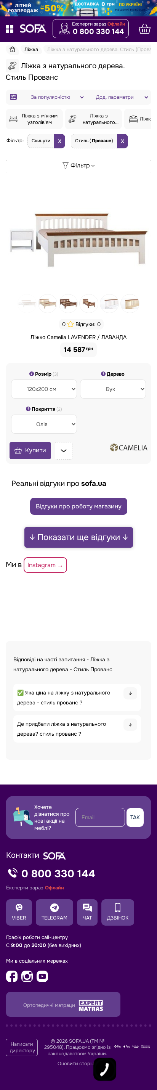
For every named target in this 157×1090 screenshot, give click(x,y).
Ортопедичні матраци (50, 1005)
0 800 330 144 (98, 31)
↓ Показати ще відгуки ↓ (78, 537)
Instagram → (45, 565)
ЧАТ (87, 918)
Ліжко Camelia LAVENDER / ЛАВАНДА (78, 337)
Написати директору (22, 1047)
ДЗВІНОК (117, 918)
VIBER (19, 918)
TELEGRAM (54, 918)
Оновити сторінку (78, 1064)
